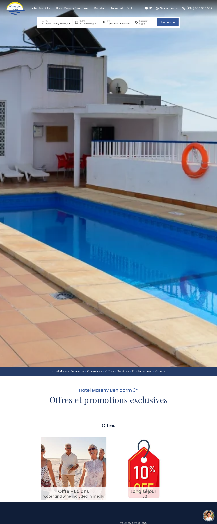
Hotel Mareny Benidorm (72, 8)
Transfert (117, 8)
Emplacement (142, 371)
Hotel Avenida (40, 8)
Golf (129, 8)
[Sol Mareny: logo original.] (15, 8)
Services (123, 371)
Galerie (160, 371)
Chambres (94, 371)
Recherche (168, 22)
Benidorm (101, 8)
